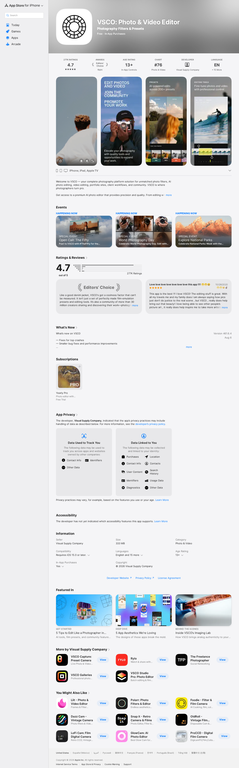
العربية (96, 753)
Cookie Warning (112, 764)
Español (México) (81, 753)
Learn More (162, 499)
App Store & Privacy (91, 764)
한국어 (150, 753)
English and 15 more (127, 554)
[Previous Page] (52, 65)
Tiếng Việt (182, 753)
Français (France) (135, 753)
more (169, 194)
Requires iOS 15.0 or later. (71, 554)
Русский (107, 753)
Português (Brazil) (165, 753)
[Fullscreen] (92, 161)
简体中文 (119, 753)
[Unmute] (87, 161)
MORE (135, 305)
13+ (178, 554)
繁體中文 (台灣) (198, 753)
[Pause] (81, 161)
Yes (58, 566)
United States (62, 753)
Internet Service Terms (66, 764)
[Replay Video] (60, 161)
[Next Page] (235, 65)
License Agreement (169, 577)
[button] (24, 25)
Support (127, 764)
